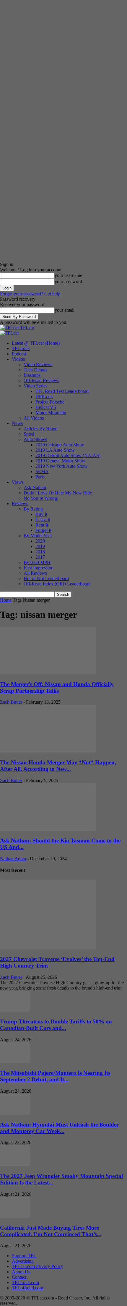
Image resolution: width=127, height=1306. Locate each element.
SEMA (42, 471)
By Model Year (38, 535)
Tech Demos (35, 369)
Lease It (42, 519)
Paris (40, 476)
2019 (40, 546)
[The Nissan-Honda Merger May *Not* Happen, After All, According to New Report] (48, 750)
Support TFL (24, 1255)
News (17, 423)
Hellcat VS (45, 407)
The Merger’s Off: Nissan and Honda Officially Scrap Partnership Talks (57, 687)
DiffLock (44, 396)
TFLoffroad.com (27, 1287)
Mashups (32, 375)
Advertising (23, 1261)
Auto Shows (35, 439)
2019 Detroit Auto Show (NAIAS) (67, 455)
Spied (29, 434)
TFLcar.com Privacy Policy (37, 1266)
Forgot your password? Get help (30, 293)
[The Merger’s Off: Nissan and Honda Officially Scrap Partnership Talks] (48, 672)
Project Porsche (49, 401)
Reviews (20, 503)
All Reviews (35, 573)
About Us (21, 1271)
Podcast (19, 353)
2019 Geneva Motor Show (60, 460)
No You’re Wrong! (41, 498)
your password (68, 281)
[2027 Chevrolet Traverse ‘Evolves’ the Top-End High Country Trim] (48, 947)
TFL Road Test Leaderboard (62, 391)
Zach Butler (11, 702)
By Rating (33, 508)
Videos (18, 359)
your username (68, 275)
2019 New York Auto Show (61, 466)
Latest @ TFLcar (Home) (36, 343)
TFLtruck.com (25, 1282)
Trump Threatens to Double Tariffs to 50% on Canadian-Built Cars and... (56, 1024)
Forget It (43, 530)
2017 (40, 557)
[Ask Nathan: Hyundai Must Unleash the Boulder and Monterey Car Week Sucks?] (15, 1113)
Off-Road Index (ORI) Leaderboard (57, 583)
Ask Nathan (35, 487)
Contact (19, 1277)
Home (6, 600)
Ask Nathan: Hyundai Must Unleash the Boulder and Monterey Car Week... (59, 1127)
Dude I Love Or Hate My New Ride (58, 492)
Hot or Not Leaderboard (46, 578)
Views (18, 482)
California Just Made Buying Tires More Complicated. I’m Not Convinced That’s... (50, 1231)
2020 (40, 540)
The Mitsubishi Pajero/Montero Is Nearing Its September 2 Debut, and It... (55, 1076)
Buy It (41, 514)
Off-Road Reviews (41, 380)
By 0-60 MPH (37, 562)
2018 (40, 551)
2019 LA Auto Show (55, 450)
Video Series (35, 385)
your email (64, 310)
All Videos (34, 417)
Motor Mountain (50, 412)
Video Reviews (38, 364)
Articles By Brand (41, 428)
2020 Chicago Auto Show (59, 444)
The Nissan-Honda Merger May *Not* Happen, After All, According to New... (58, 765)
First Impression (38, 567)
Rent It (41, 524)
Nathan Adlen (13, 858)
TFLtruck (21, 348)
